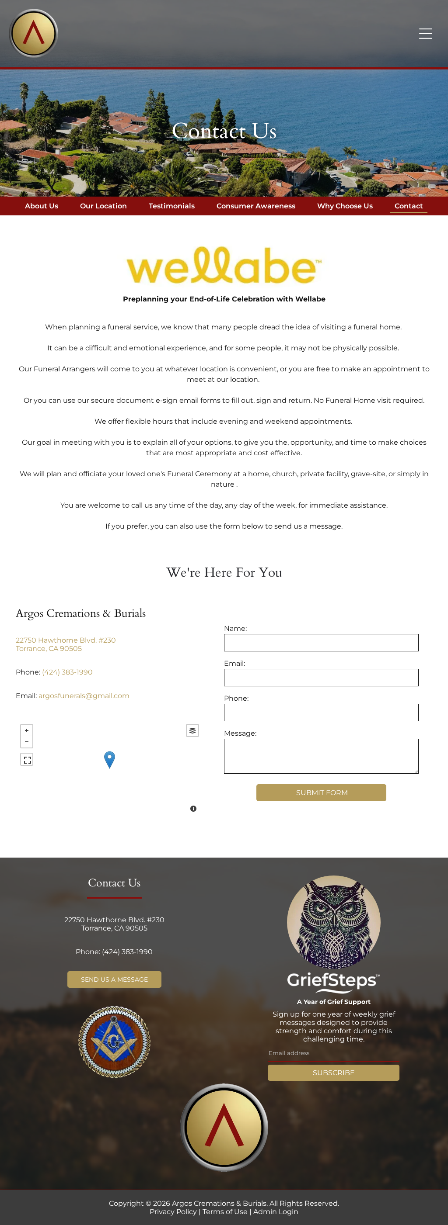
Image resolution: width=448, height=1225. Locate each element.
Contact (409, 206)
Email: (234, 663)
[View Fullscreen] (26, 759)
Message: (240, 733)
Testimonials (172, 206)
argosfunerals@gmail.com (84, 696)
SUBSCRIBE (334, 1073)
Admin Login (275, 1212)
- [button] (26, 741)
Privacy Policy (173, 1212)
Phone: (236, 698)
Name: (235, 628)
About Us (41, 206)
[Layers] (192, 730)
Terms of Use (225, 1212)
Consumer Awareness (256, 206)
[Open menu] (425, 33)
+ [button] (26, 730)
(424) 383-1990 (67, 672)
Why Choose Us (345, 206)
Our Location (103, 206)
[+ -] (109, 769)
